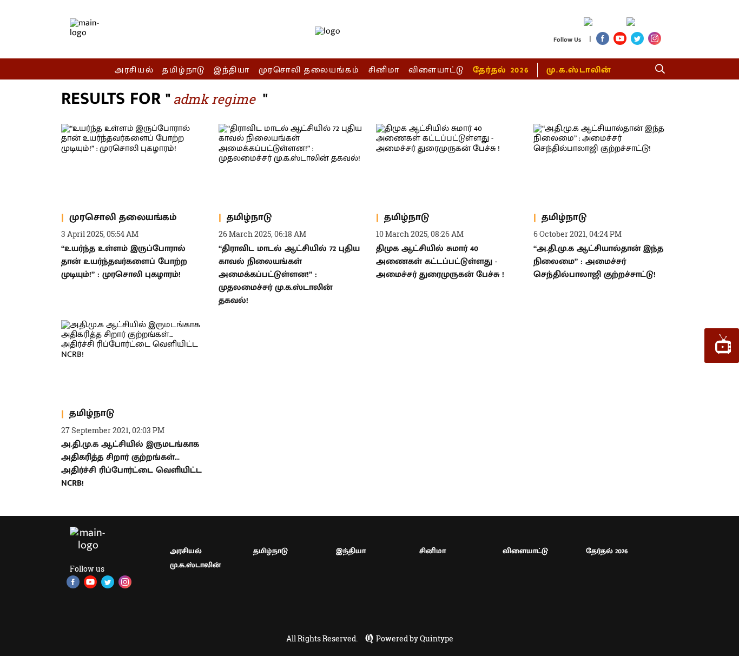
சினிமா (384, 70)
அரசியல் (134, 70)
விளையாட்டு (436, 70)
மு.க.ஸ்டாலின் (578, 70)
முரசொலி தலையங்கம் (309, 70)
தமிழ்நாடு (183, 70)
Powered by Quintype (414, 638)
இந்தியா (232, 70)
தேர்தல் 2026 (501, 70)
